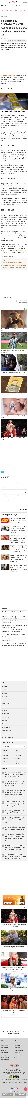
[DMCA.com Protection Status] (14, 1077)
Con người (18, 758)
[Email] (11, 298)
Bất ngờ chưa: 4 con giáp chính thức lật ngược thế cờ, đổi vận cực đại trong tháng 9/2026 (15, 783)
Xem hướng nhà (4, 1052)
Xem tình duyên (5, 706)
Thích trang (9, 903)
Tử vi (13, 5)
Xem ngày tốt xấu (5, 1043)
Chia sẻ (21, 903)
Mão (16, 13)
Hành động (18, 755)
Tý (2, 13)
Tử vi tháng (4, 693)
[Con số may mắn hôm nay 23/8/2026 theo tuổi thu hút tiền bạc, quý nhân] (5, 520)
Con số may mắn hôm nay (7, 737)
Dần (11, 13)
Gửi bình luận (23, 509)
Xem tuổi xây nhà (5, 710)
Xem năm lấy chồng (6, 700)
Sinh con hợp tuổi (5, 703)
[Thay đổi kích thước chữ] (5, 40)
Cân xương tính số (6, 727)
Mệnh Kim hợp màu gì (5, 1059)
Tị (24, 13)
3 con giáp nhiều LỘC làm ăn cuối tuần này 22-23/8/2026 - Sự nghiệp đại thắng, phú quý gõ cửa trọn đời (15, 847)
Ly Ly (20, 300)
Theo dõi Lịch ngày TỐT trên (13, 40)
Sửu (7, 13)
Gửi (26, 492)
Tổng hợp (18, 764)
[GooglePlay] (7, 1095)
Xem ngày (7, 5)
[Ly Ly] (16, 301)
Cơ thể (4, 753)
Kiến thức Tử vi (5, 720)
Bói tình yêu (16, 1057)
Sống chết (5, 764)
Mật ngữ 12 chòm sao (19, 1055)
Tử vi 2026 (16, 1043)
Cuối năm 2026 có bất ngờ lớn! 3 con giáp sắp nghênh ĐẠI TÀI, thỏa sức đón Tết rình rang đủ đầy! (15, 774)
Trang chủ (3, 16)
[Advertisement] (14, 62)
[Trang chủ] (2, 6)
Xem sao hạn (5, 686)
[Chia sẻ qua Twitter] (5, 298)
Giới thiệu (3, 1082)
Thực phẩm (5, 761)
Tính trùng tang (5, 717)
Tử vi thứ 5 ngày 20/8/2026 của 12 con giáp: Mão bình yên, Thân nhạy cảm (15, 820)
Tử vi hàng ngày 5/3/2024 (8, 75)
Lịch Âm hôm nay (4, 1045)
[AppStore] (20, 1095)
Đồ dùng (18, 753)
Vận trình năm (5, 696)
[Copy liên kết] (14, 298)
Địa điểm (18, 761)
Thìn (20, 13)
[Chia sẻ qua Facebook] (2, 298)
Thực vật (5, 750)
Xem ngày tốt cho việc (5, 1047)
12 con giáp (4, 723)
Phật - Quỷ (5, 758)
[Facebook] (11, 1088)
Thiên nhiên (5, 755)
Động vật (18, 750)
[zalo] (8, 298)
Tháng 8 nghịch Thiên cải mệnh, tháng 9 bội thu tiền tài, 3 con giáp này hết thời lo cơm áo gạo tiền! (15, 856)
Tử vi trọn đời (5, 734)
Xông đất (4, 689)
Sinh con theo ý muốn (6, 730)
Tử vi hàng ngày (17, 1045)
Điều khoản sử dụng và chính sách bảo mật (15, 1082)
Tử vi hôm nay (17, 1052)
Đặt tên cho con (5, 713)
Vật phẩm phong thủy (5, 1055)
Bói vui (18, 5)
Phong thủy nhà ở (5, 1057)
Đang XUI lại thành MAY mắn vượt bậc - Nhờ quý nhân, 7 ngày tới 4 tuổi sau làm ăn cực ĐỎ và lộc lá (15, 804)
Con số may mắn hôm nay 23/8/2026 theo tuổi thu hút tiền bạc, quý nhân (18, 521)
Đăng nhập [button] (25, 2)
